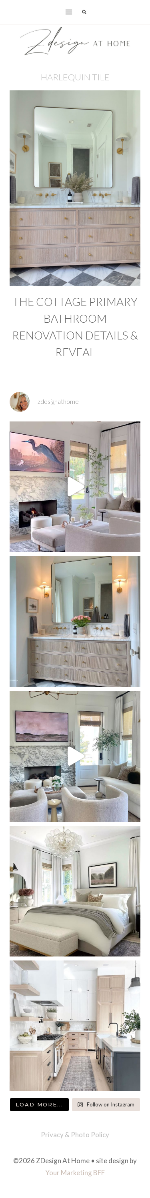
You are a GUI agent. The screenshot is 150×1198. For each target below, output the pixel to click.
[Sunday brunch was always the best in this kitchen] (75, 1025)
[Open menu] (68, 12)
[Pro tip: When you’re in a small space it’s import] (75, 891)
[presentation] (75, 188)
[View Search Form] (84, 12)
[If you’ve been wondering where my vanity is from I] (75, 621)
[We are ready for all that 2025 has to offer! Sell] (75, 486)
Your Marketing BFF (75, 1172)
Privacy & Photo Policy (75, 1134)
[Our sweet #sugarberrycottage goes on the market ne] (75, 756)
